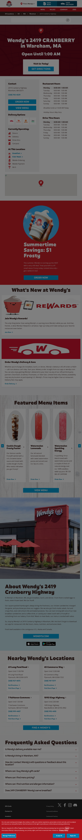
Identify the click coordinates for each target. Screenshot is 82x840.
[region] (41, 829)
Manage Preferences (9, 836)
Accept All (59, 836)
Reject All (73, 836)
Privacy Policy (63, 830)
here (67, 828)
